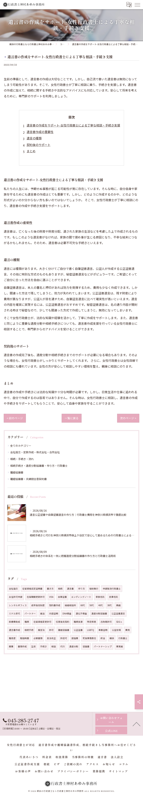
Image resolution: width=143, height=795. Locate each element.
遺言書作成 (14, 629)
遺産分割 (73, 646)
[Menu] (137, 5)
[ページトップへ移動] (136, 724)
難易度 (12, 638)
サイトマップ (118, 771)
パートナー (30, 613)
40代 (100, 605)
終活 (103, 638)
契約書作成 (54, 605)
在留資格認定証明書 (32, 588)
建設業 (75, 638)
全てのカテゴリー (20, 445)
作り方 (81, 588)
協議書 (86, 646)
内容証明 (53, 613)
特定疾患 (91, 621)
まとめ (31, 151)
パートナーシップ (103, 646)
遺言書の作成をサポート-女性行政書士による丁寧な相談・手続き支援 (73, 125)
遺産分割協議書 (99, 613)
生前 (33, 646)
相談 (53, 646)
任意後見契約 (62, 621)
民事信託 (113, 596)
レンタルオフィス (18, 605)
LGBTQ (90, 629)
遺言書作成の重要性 (40, 132)
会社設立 (13, 588)
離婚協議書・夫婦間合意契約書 (28, 479)
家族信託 (100, 596)
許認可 (63, 638)
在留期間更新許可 (36, 596)
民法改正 (51, 638)
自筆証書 (62, 596)
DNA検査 (67, 613)
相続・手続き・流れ (22, 459)
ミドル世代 (14, 613)
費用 (127, 629)
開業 (11, 646)
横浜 (111, 638)
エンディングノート (81, 596)
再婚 (118, 605)
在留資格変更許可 (42, 621)
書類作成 (22, 646)
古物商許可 (106, 621)
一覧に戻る (72, 418)
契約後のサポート (38, 144)
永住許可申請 (15, 596)
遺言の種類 (34, 138)
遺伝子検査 (81, 613)
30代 (109, 605)
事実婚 (119, 646)
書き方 (50, 588)
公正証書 (78, 629)
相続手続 (29, 629)
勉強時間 (24, 638)
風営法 (41, 629)
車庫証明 (102, 629)
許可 (51, 629)
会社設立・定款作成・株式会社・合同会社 (35, 452)
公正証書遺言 (118, 613)
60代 (82, 605)
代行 (62, 646)
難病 (27, 621)
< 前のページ (15, 418)
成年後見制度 (38, 605)
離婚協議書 (16, 472)
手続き (43, 646)
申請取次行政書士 (112, 588)
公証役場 (116, 629)
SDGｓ (119, 621)
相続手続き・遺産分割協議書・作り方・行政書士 (39, 465)
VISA (51, 596)
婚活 (42, 613)
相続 (60, 588)
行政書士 (122, 638)
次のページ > (128, 418)
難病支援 (78, 621)
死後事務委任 (89, 638)
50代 (91, 605)
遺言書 (70, 588)
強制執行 (93, 588)
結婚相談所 (70, 605)
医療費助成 (14, 621)
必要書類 (38, 638)
